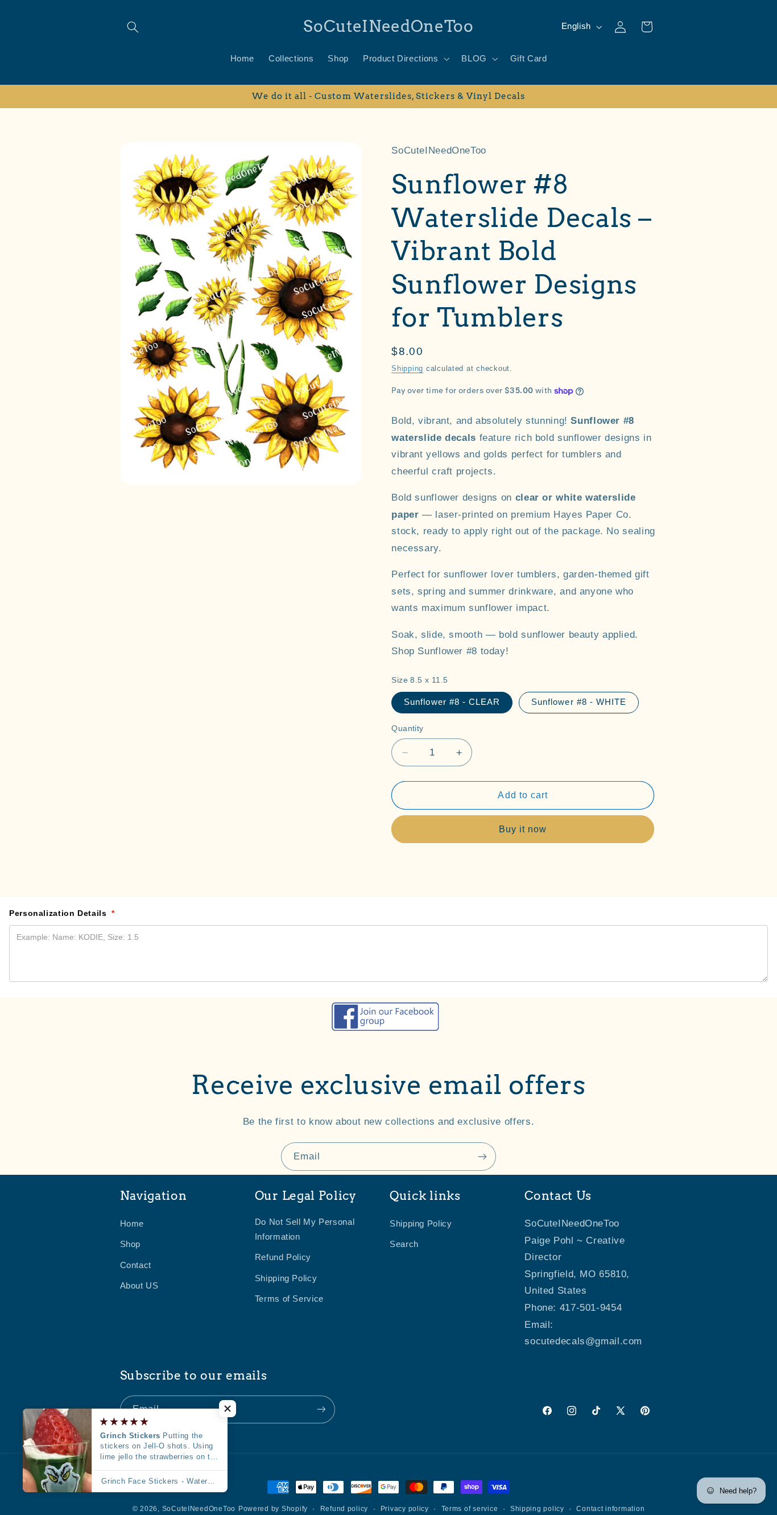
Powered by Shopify (273, 1508)
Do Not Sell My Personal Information (305, 1230)
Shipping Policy (286, 1278)
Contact (135, 1265)
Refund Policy (283, 1257)
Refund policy (344, 1508)
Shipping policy (537, 1508)
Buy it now (523, 830)
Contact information (610, 1508)
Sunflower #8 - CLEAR (452, 702)
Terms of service (469, 1508)
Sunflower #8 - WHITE (578, 702)
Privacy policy (405, 1508)
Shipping (407, 369)
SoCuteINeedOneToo (199, 1508)
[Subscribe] (482, 1156)
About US (139, 1286)
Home (132, 1224)
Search (404, 1244)
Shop (130, 1244)
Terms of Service (289, 1299)
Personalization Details (62, 913)
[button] (133, 27)
